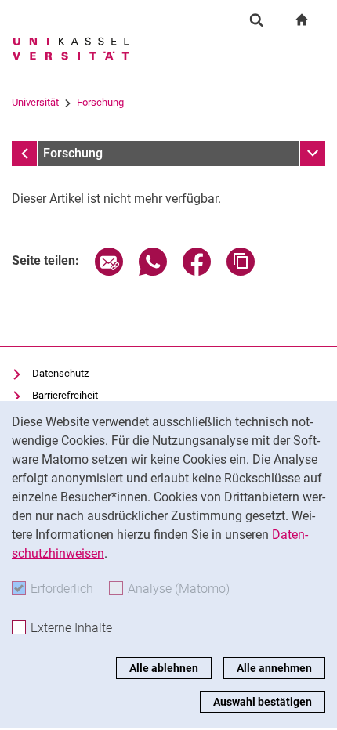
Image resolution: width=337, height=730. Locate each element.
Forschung (100, 102)
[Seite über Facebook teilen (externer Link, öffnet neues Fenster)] (197, 271)
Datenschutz (60, 373)
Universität (35, 102)
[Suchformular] (256, 19)
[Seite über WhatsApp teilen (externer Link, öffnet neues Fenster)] (153, 271)
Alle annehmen (274, 668)
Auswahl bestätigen (262, 702)
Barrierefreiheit (65, 395)
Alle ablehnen (163, 668)
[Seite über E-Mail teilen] (109, 271)
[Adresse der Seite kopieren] (240, 271)
